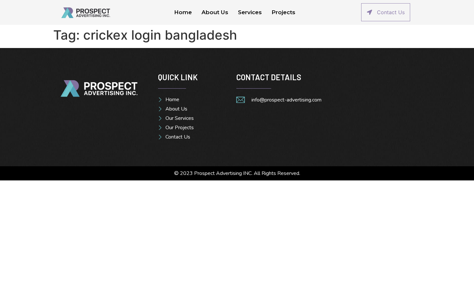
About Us (215, 12)
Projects (283, 12)
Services (250, 12)
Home (183, 12)
